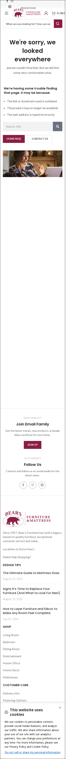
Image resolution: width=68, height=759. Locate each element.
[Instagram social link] (32, 485)
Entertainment (12, 656)
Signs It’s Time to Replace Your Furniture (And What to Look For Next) (31, 591)
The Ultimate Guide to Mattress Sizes (31, 573)
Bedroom (9, 642)
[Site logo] (26, 13)
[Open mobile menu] (6, 13)
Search (58, 23)
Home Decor (11, 670)
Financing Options (14, 700)
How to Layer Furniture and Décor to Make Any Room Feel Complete (30, 611)
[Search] (57, 126)
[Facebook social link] (23, 485)
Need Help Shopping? (17, 557)
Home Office (11, 663)
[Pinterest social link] (10, 6)
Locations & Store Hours (18, 549)
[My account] (46, 13)
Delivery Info (11, 693)
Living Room (11, 635)
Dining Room (11, 649)
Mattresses (10, 677)
